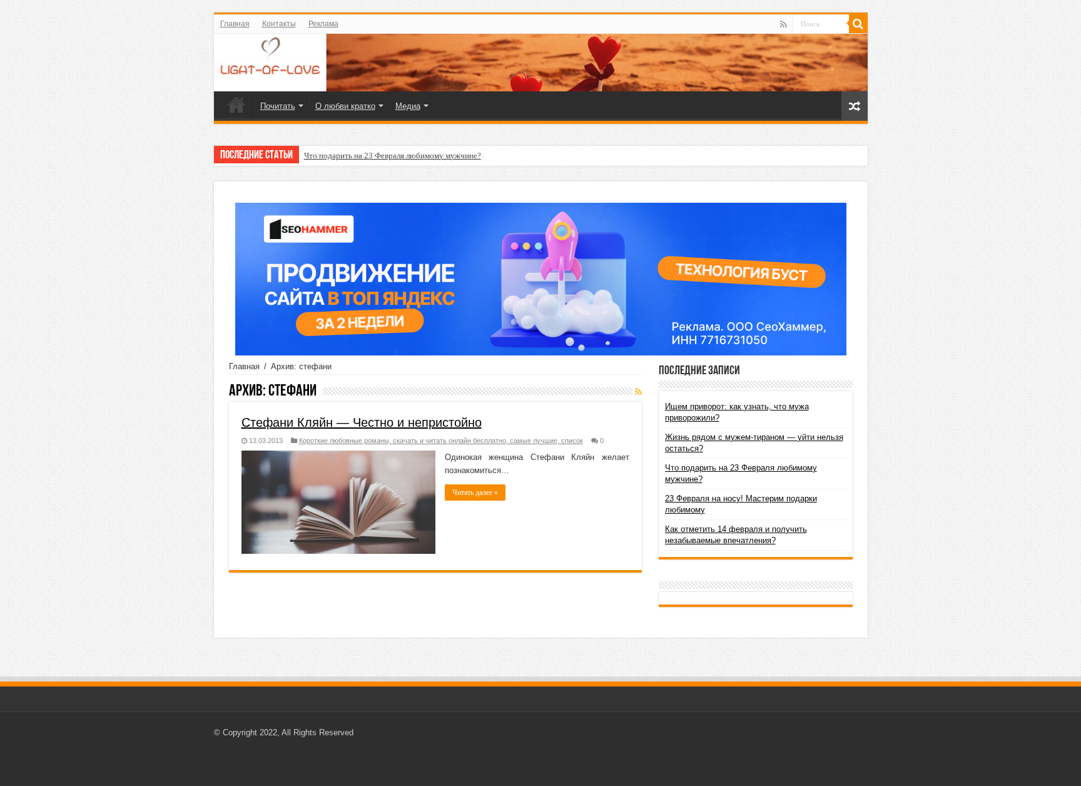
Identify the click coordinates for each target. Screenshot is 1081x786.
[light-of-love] (541, 62)
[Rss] (783, 24)
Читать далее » (475, 492)
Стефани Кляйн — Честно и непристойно (361, 422)
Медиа (407, 106)
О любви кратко (345, 106)
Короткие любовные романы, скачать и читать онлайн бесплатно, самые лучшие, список (441, 440)
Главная (235, 23)
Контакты (279, 23)
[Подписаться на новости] (638, 392)
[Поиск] (858, 23)
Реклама (323, 23)
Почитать (277, 106)
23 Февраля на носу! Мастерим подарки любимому (394, 155)
